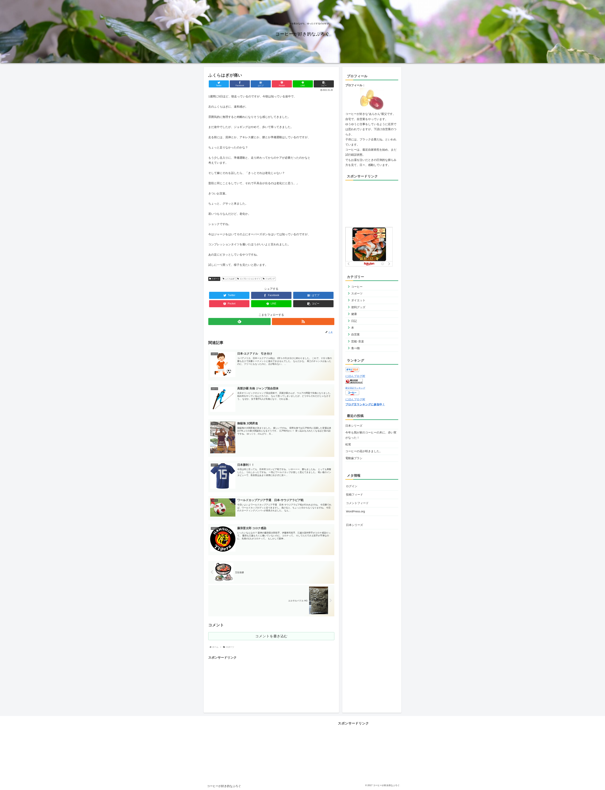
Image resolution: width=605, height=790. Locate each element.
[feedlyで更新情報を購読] (239, 321)
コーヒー (357, 286)
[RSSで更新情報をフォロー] (303, 321)
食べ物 (355, 348)
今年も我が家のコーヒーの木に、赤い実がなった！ (370, 435)
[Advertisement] (271, 682)
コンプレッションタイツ (249, 279)
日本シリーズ (353, 425)
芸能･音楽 (357, 341)
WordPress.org (355, 511)
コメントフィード (357, 503)
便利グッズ (358, 307)
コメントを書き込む (271, 636)
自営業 (355, 334)
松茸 (348, 444)
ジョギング (270, 279)
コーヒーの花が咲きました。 (363, 451)
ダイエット (358, 300)
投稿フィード (354, 494)
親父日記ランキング (355, 388)
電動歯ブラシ (353, 458)
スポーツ (215, 279)
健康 (354, 314)
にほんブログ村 (355, 376)
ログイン (351, 486)
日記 (354, 321)
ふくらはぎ (230, 279)
